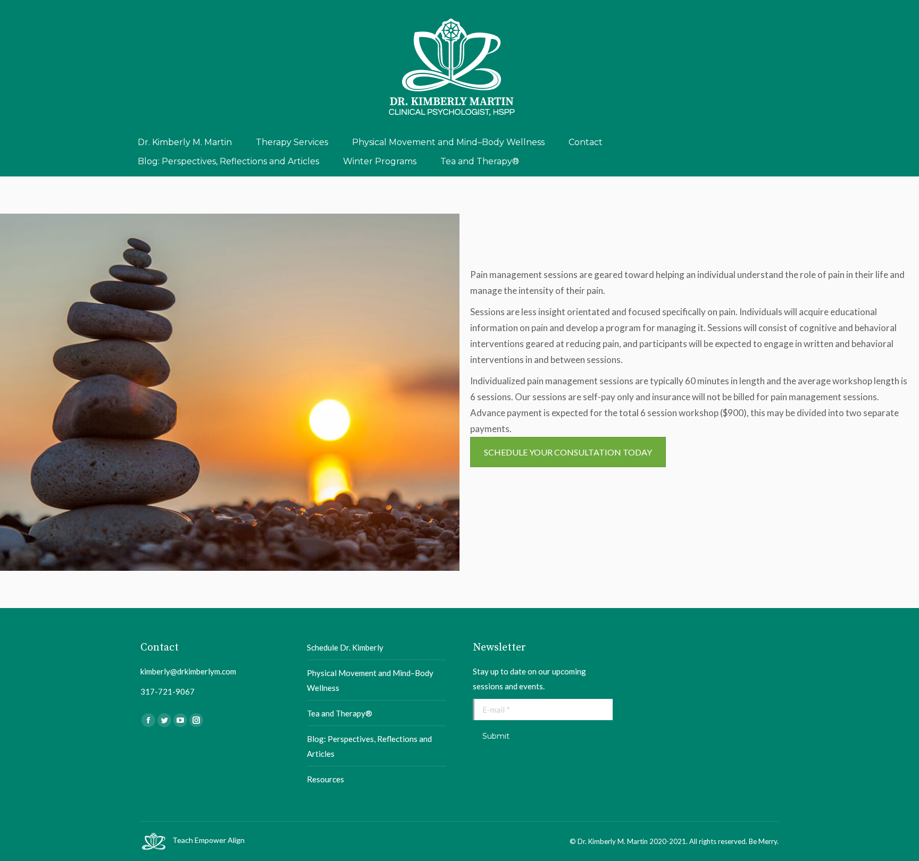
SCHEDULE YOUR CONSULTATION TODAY (568, 452)
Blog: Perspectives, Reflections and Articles (369, 746)
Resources (325, 779)
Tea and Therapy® (339, 713)
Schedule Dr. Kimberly (345, 647)
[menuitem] (185, 142)
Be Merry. (764, 841)
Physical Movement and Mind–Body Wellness (370, 680)
